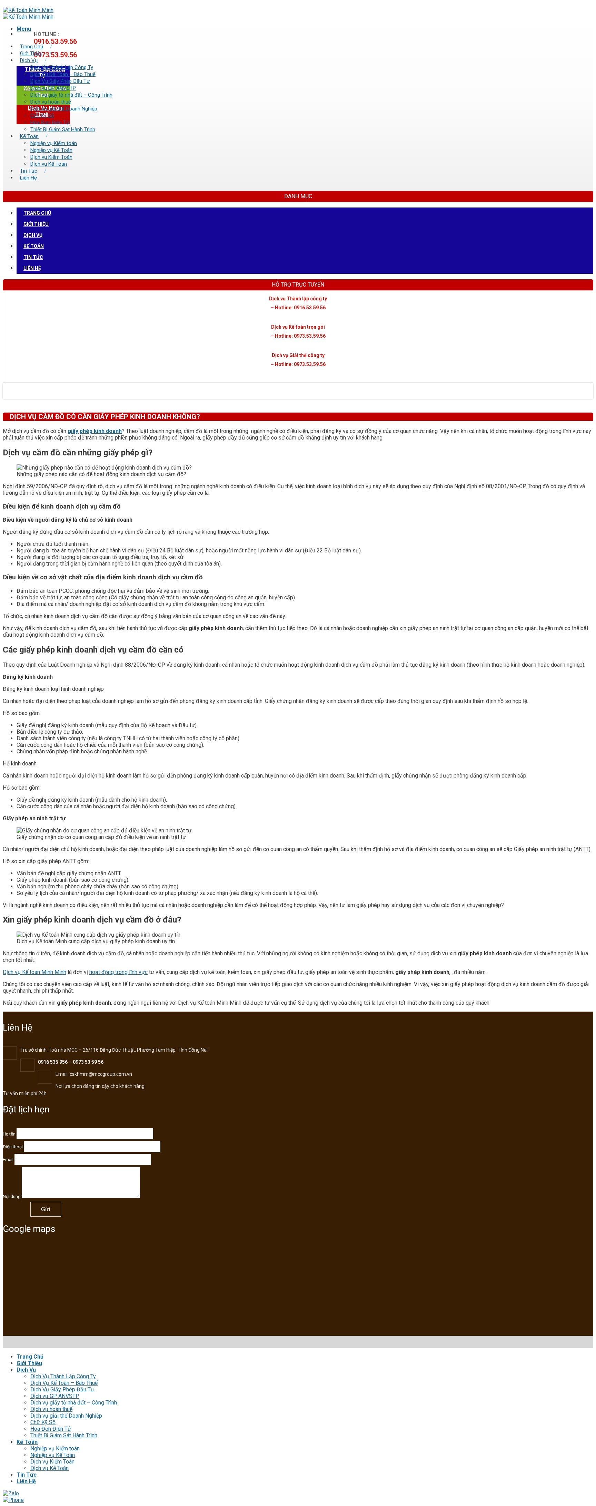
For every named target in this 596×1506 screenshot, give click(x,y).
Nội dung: (12, 1196)
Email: (8, 1159)
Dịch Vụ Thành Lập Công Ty (61, 67)
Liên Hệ (28, 178)
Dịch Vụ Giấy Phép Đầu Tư (60, 81)
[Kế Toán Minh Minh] (28, 13)
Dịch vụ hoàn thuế (50, 102)
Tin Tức (28, 171)
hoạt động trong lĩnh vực (118, 972)
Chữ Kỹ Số (42, 116)
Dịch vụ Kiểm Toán (51, 157)
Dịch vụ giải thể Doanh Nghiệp (63, 109)
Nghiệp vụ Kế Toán (51, 150)
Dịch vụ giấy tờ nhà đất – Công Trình (71, 95)
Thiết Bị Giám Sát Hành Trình (62, 129)
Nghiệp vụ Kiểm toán (53, 143)
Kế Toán (29, 136)
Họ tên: (10, 1134)
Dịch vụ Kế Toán (48, 164)
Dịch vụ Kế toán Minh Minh (34, 972)
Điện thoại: (13, 1146)
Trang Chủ (31, 47)
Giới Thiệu (31, 53)
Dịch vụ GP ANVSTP (53, 88)
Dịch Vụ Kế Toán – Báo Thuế (63, 74)
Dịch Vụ (29, 60)
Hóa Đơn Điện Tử (49, 122)
